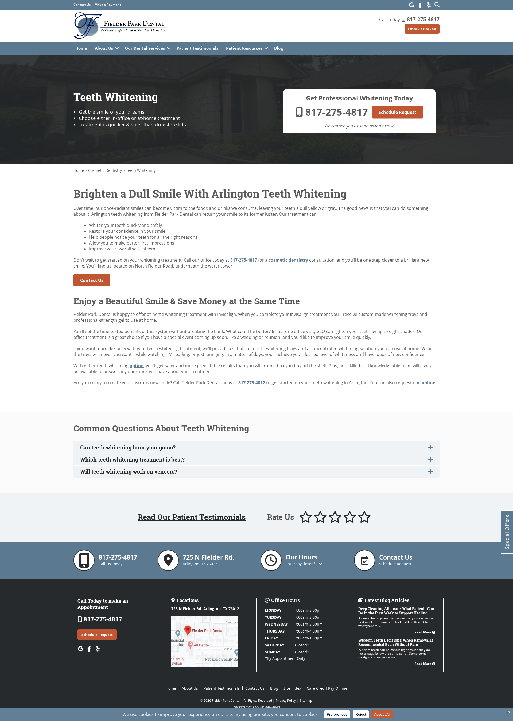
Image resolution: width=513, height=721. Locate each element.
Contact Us (82, 4)
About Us (104, 48)
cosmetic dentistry (288, 260)
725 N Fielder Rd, (205, 608)
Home (81, 48)
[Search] (437, 4)
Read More (423, 632)
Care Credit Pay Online (327, 688)
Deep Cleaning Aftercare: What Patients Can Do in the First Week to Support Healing (396, 610)
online (428, 383)
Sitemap (306, 700)
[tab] (256, 447)
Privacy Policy (286, 700)
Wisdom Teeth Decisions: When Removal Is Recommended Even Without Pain (395, 642)
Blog (278, 48)
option (137, 366)
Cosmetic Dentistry (105, 170)
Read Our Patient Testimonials (192, 517)
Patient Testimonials (197, 48)
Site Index (292, 688)
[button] (256, 447)
